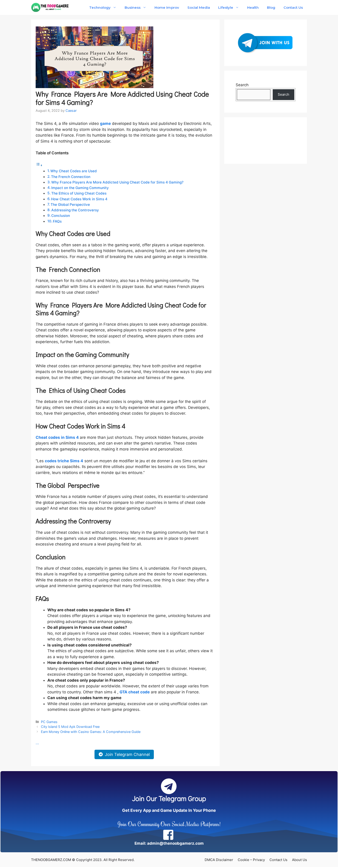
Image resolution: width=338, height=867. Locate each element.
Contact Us (293, 7)
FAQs (57, 221)
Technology (100, 7)
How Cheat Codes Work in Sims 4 (79, 199)
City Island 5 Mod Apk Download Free (70, 727)
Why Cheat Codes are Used (73, 171)
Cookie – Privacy (251, 860)
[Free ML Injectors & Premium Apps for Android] (50, 7)
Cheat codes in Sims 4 (57, 437)
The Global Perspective (70, 204)
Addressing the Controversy (75, 210)
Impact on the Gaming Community (80, 188)
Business (132, 7)
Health (253, 7)
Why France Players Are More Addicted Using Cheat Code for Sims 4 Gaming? (117, 182)
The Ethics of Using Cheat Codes (78, 193)
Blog (271, 7)
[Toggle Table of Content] (39, 165)
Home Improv (167, 7)
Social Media (198, 7)
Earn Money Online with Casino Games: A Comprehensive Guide (90, 732)
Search (242, 85)
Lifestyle (225, 7)
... (37, 743)
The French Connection (70, 177)
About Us (299, 860)
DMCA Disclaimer (219, 860)
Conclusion (60, 215)
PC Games (49, 722)
